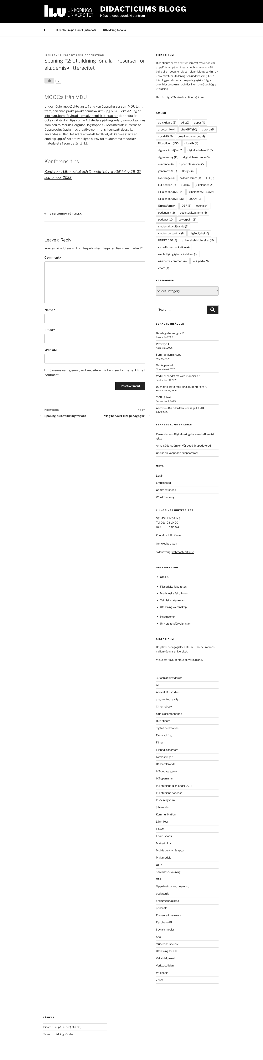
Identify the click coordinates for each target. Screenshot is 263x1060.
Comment (53, 257)
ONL (159, 879)
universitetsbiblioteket (198, 240)
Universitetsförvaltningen (175, 623)
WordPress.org (165, 497)
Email (49, 330)
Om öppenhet (164, 365)
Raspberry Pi (164, 922)
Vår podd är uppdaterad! (196, 445)
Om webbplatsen (166, 543)
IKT (210, 178)
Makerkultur (163, 843)
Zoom (163, 268)
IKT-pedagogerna (166, 771)
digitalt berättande (196, 157)
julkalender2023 (201, 191)
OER (186, 205)
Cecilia (160, 452)
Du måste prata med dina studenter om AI (181, 386)
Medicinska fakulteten (174, 593)
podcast (165, 219)
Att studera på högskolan (103, 120)
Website (50, 350)
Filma (159, 742)
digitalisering (168, 157)
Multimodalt (163, 857)
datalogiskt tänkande (169, 713)
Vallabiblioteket (165, 958)
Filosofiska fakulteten (173, 586)
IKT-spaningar (164, 778)
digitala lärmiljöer (170, 150)
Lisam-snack (164, 836)
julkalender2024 (171, 198)
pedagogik (166, 212)
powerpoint (187, 219)
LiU (46, 30)
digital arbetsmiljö (200, 150)
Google (188, 171)
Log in (159, 475)
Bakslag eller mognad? (170, 333)
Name (49, 310)
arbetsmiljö (167, 129)
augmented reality (167, 699)
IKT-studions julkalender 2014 (174, 785)
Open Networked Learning (172, 886)
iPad (185, 184)
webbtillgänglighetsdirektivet (177, 254)
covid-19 (165, 136)
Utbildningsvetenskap (173, 607)
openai (202, 205)
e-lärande (166, 164)
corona (208, 129)
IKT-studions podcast (169, 792)
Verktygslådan (165, 965)
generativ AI (167, 171)
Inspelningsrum (165, 800)
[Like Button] (49, 81)
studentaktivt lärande (173, 226)
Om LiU (164, 576)
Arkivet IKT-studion (167, 692)
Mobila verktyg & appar (170, 850)
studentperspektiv (171, 233)
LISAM (195, 198)
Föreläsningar (164, 756)
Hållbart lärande (165, 764)
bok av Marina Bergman (68, 125)
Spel (158, 936)
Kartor (178, 535)
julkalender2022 (170, 191)
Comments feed (166, 489)
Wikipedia (201, 261)
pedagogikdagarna (193, 212)
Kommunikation (166, 814)
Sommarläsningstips (168, 354)
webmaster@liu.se (183, 552)
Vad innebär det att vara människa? (177, 376)
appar (199, 122)
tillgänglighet (199, 233)
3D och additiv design (169, 677)
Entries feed (163, 482)
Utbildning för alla (114, 30)
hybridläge (166, 178)
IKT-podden (167, 184)
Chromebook (164, 706)
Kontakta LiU (164, 535)
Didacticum (168, 143)
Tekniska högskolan (172, 600)
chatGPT (189, 129)
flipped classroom (191, 164)
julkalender (204, 184)
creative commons (191, 136)
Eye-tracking (164, 735)
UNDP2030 (167, 240)
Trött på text (163, 397)
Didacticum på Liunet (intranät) (76, 30)
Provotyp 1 (162, 344)
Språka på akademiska (80, 111)
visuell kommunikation (174, 247)
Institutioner (167, 616)
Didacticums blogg (143, 9)
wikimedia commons (173, 261)
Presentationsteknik (168, 915)
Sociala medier (165, 929)
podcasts (161, 908)
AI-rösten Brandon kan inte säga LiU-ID (180, 408)
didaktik (191, 143)
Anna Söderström (90, 55)
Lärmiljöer (162, 821)
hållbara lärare (190, 178)
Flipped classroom (167, 749)
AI (185, 122)
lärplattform (167, 205)
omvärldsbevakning (168, 872)
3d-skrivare (167, 122)
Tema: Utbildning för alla (58, 1034)
